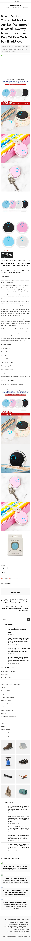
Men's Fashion (4, 707)
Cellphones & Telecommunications (10, 684)
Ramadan (3, 713)
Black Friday (4, 681)
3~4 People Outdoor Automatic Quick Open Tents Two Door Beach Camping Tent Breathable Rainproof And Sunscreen (15, 892)
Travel (2, 723)
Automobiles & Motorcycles (8, 671)
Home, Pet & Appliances (7, 697)
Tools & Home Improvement (8, 716)
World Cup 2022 (5, 733)
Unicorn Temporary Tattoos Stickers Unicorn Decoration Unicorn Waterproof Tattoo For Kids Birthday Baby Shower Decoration (18, 837)
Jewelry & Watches (6, 700)
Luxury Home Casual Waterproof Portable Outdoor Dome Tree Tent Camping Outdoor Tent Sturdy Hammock (15, 868)
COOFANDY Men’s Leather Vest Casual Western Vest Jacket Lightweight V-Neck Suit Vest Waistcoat (15, 608)
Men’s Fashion (11, 928)
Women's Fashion (5, 729)
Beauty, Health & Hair (6, 678)
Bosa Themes (26, 938)
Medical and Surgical (6, 703)
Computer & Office (6, 691)
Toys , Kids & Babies (6, 720)
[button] (8, 747)
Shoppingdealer (15, 5)
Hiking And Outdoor (15, 578)
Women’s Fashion (24, 933)
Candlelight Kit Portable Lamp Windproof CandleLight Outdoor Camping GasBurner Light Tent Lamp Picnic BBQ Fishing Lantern (15, 880)
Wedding (3, 726)
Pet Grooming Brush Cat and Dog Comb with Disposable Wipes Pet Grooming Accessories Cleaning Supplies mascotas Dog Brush (19, 630)
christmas (3, 687)
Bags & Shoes (4, 674)
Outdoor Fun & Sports (7, 710)
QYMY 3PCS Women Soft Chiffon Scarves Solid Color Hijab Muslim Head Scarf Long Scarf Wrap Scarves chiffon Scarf (15, 601)
